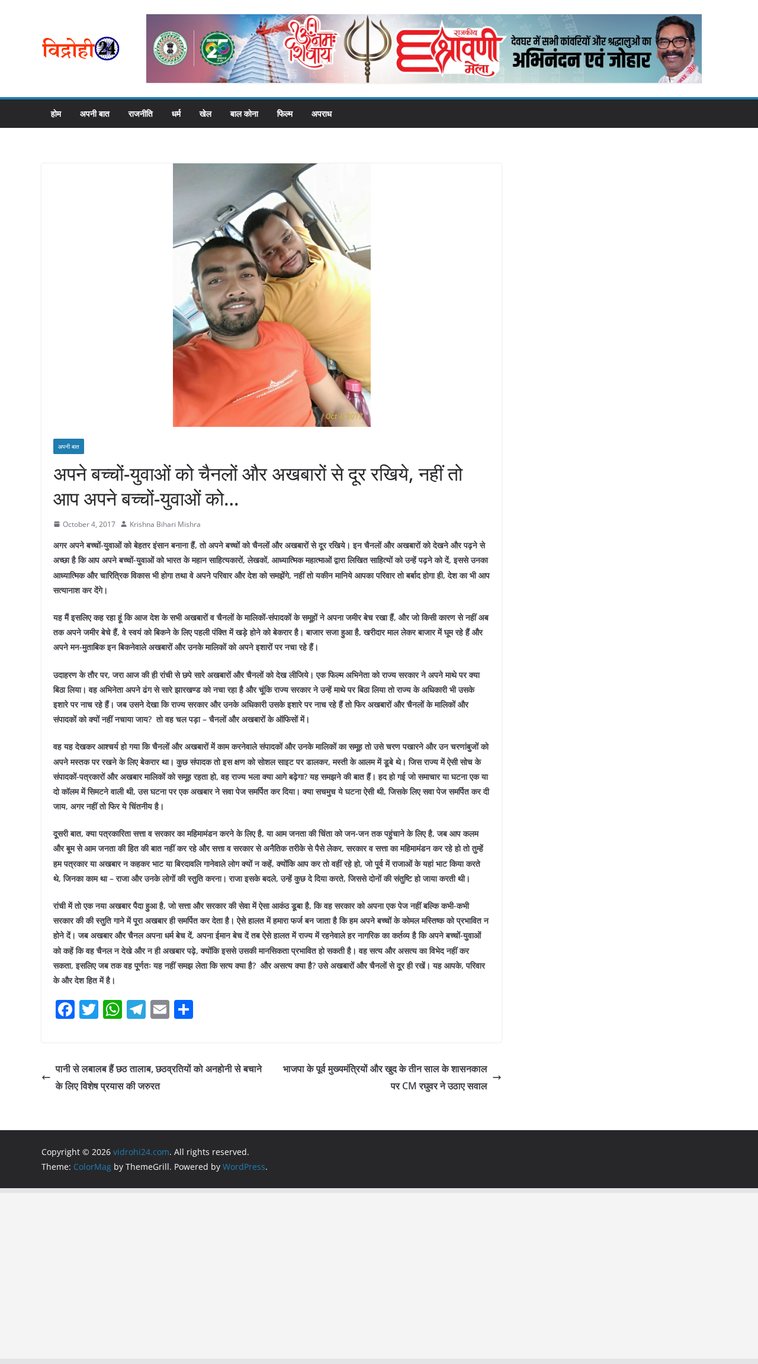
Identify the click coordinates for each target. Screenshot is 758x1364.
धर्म (176, 113)
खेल (205, 113)
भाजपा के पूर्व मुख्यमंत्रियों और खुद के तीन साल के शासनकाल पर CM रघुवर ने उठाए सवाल (385, 1077)
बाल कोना (244, 113)
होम (56, 113)
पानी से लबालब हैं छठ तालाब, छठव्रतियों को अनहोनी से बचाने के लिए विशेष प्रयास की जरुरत (159, 1077)
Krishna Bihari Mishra (165, 524)
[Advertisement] (355, 1276)
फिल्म (285, 113)
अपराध (321, 113)
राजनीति (141, 113)
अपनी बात (95, 113)
